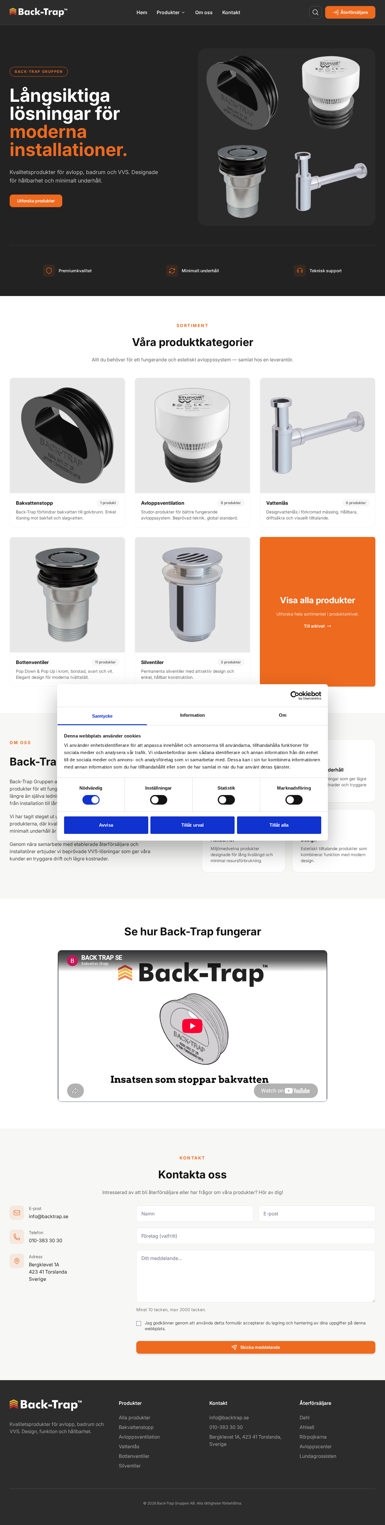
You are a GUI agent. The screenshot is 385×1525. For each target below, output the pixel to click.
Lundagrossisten (318, 1456)
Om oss (204, 12)
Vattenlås (129, 1446)
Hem (142, 12)
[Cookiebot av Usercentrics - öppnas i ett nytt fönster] (295, 695)
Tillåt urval (192, 825)
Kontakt (231, 12)
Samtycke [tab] (102, 716)
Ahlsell (307, 1427)
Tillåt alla (279, 825)
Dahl (305, 1417)
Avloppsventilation (139, 1437)
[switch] (158, 800)
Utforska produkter (36, 200)
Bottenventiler (134, 1456)
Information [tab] (192, 715)
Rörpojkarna (313, 1437)
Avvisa (106, 825)
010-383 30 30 (45, 1240)
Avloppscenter (316, 1446)
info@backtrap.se (48, 1216)
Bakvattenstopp (136, 1427)
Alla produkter (134, 1417)
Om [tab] (282, 715)
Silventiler (130, 1466)
